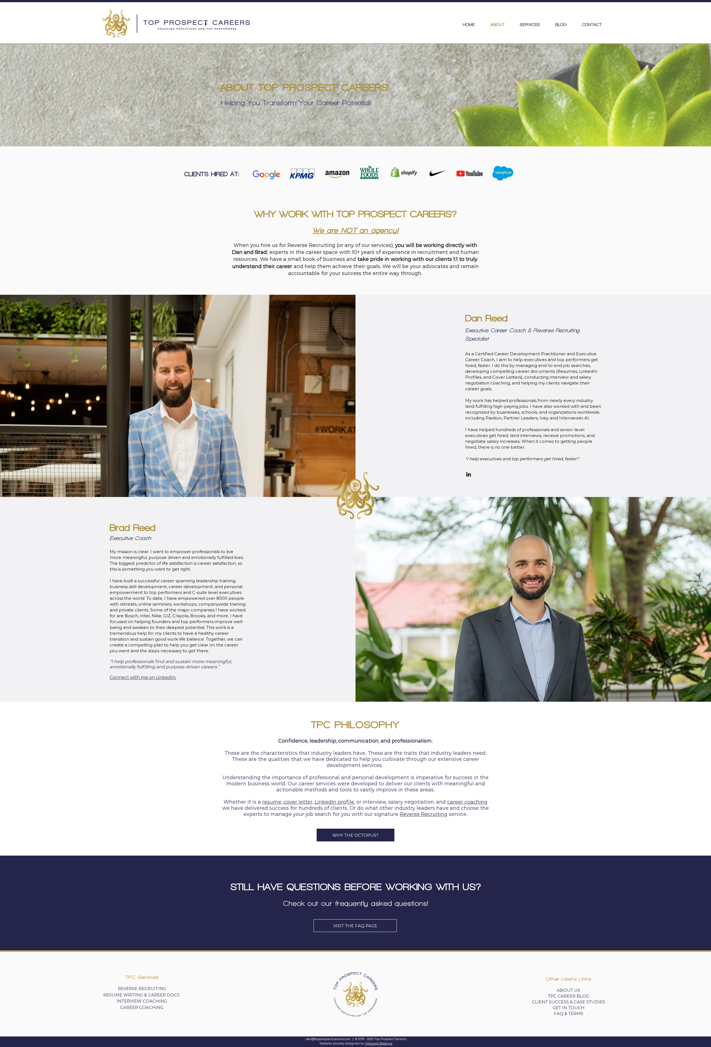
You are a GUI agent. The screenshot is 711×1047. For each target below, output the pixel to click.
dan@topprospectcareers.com (328, 1039)
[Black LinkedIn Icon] (468, 474)
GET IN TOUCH (569, 1007)
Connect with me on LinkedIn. (143, 677)
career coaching (467, 802)
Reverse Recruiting (423, 814)
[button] (529, 24)
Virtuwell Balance (378, 1043)
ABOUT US (568, 990)
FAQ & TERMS (568, 1013)
